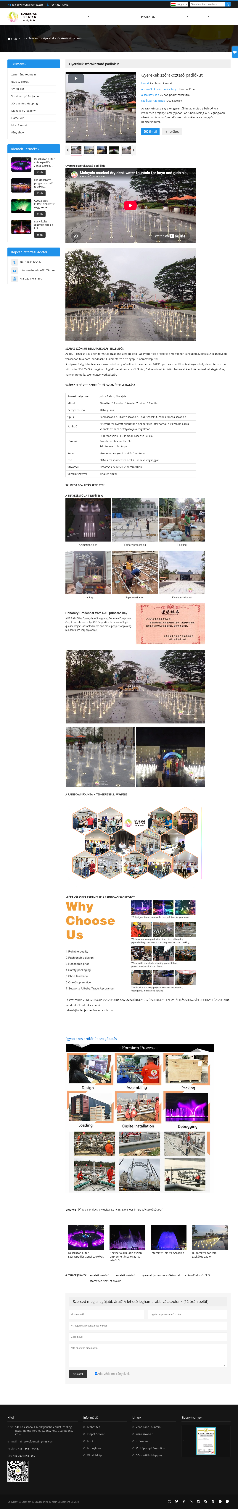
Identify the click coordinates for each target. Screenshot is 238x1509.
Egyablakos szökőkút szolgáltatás (91, 1038)
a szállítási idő (150, 95)
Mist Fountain (19, 125)
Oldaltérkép (94, 1455)
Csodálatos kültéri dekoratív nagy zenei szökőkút (44, 204)
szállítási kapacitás (153, 100)
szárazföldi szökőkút (197, 1275)
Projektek (148, 16)
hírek (90, 1441)
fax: (9, 1455)
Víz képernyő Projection (25, 96)
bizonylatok (94, 1448)
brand (145, 83)
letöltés (172, 132)
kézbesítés (93, 1427)
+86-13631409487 (60, 4)
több (40, 172)
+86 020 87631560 (31, 278)
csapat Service (96, 1434)
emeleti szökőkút (100, 1275)
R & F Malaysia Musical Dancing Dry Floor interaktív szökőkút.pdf (120, 1209)
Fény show (17, 132)
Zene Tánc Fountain (23, 74)
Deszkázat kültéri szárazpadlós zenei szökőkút (44, 162)
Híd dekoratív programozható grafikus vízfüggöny (43, 183)
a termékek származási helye (160, 89)
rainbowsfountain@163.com (28, 4)
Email (150, 131)
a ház (12, 38)
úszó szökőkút (20, 81)
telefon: (12, 1448)
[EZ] (206, 1441)
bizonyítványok (191, 1418)
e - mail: (12, 1441)
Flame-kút (17, 118)
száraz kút (32, 38)
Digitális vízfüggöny (23, 110)
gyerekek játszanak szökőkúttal (161, 1275)
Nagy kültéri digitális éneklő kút (43, 225)
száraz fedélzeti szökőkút (105, 1281)
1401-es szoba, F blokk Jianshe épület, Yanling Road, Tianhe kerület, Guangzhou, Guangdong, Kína (44, 1430)
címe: (10, 1427)
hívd (10, 1418)
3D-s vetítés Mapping (24, 103)
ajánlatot (78, 1373)
